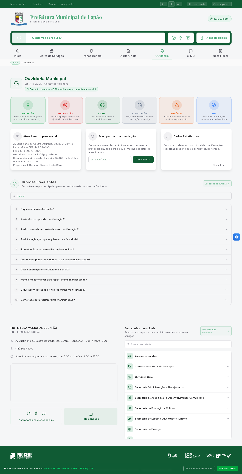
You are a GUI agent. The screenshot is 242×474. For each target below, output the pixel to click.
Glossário (37, 4)
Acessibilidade (216, 38)
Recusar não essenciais (199, 468)
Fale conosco (91, 418)
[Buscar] (19, 38)
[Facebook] (181, 38)
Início (17, 56)
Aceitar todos (227, 468)
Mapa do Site (18, 4)
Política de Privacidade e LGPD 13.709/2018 (69, 468)
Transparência (92, 56)
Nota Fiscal (220, 56)
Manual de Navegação (61, 4)
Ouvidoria (162, 56)
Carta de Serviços (52, 56)
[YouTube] (188, 38)
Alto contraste (197, 4)
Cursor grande (221, 4)
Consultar (141, 159)
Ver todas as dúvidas (216, 183)
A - (164, 4)
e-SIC (191, 56)
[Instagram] (174, 38)
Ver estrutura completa (209, 331)
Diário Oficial (128, 56)
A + (179, 4)
